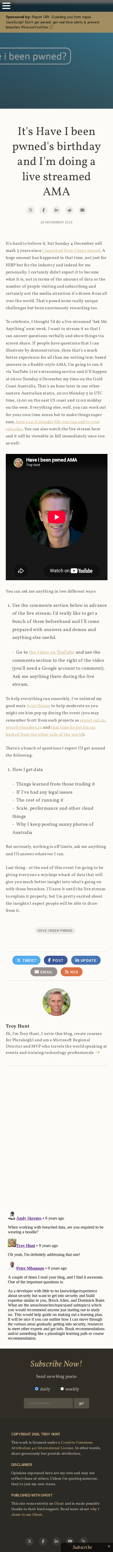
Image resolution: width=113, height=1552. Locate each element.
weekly (72, 1389)
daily (45, 1389)
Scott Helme (38, 706)
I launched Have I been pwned (71, 251)
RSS (73, 972)
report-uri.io (92, 720)
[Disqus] (56, 1133)
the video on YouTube (52, 652)
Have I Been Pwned (55, 931)
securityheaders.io (24, 727)
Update (87, 961)
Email (46, 972)
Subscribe (83, 1547)
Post (57, 961)
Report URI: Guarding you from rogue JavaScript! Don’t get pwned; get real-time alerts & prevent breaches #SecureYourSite (53, 22)
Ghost (59, 1503)
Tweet (28, 961)
